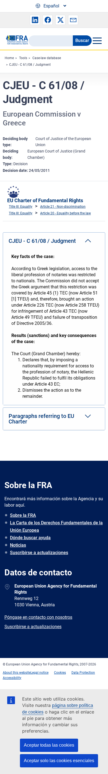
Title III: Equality (20, 207)
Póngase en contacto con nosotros (38, 617)
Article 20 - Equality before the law (65, 213)
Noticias (18, 545)
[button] (35, 20)
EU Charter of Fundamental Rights (45, 200)
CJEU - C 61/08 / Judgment (30, 65)
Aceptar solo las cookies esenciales (59, 760)
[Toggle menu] (97, 40)
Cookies (60, 673)
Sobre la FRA (23, 515)
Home (9, 58)
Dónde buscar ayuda (30, 537)
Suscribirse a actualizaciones (39, 552)
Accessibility (12, 678)
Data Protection (83, 673)
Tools (23, 58)
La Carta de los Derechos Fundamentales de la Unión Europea (56, 526)
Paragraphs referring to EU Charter (41, 419)
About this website (16, 673)
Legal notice (39, 673)
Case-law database (46, 58)
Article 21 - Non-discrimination (63, 207)
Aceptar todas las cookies (49, 745)
